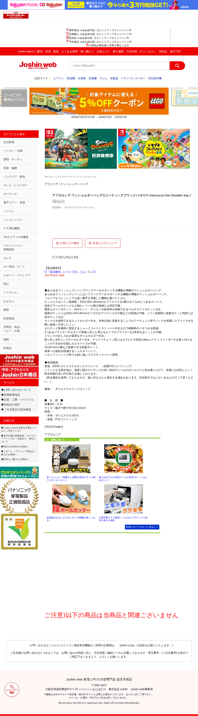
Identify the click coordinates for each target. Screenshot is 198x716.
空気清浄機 (155, 78)
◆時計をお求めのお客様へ (15, 446)
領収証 (163, 51)
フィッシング (81, 176)
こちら (89, 271)
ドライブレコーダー (133, 78)
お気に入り (103, 51)
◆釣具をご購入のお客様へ (15, 459)
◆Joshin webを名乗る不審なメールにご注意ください (19, 429)
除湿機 (71, 78)
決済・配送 (52, 51)
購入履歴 (118, 51)
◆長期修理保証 (10, 394)
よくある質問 (69, 51)
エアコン (58, 78)
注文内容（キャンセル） (141, 51)
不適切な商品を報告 (67, 257)
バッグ (93, 176)
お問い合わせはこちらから (46, 645)
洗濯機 (93, 78)
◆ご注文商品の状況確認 (16, 409)
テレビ (103, 78)
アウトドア (67, 176)
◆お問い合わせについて (16, 389)
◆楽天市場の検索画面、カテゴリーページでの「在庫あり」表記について (18, 438)
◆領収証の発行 (10, 404)
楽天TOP (175, 51)
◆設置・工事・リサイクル (17, 399)
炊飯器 (114, 78)
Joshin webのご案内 (30, 51)
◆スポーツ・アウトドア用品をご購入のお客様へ (18, 453)
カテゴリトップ (51, 176)
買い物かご (87, 51)
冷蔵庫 (82, 78)
